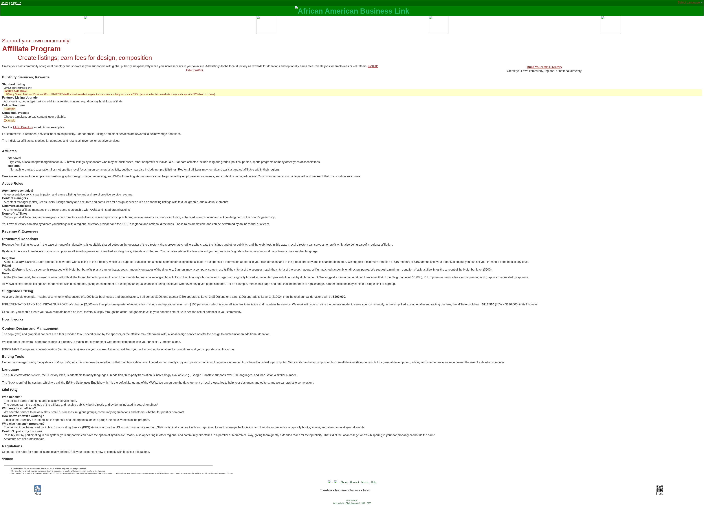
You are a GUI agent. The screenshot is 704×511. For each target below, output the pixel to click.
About (344, 482)
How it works (194, 70)
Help (373, 482)
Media (364, 482)
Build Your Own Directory (544, 67)
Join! (4, 3)
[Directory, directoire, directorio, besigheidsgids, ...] (266, 26)
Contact (354, 482)
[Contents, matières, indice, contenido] (93, 26)
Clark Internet (352, 503)
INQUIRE (373, 66)
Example (9, 108)
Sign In (16, 3)
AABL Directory (23, 127)
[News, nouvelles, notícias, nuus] (438, 26)
